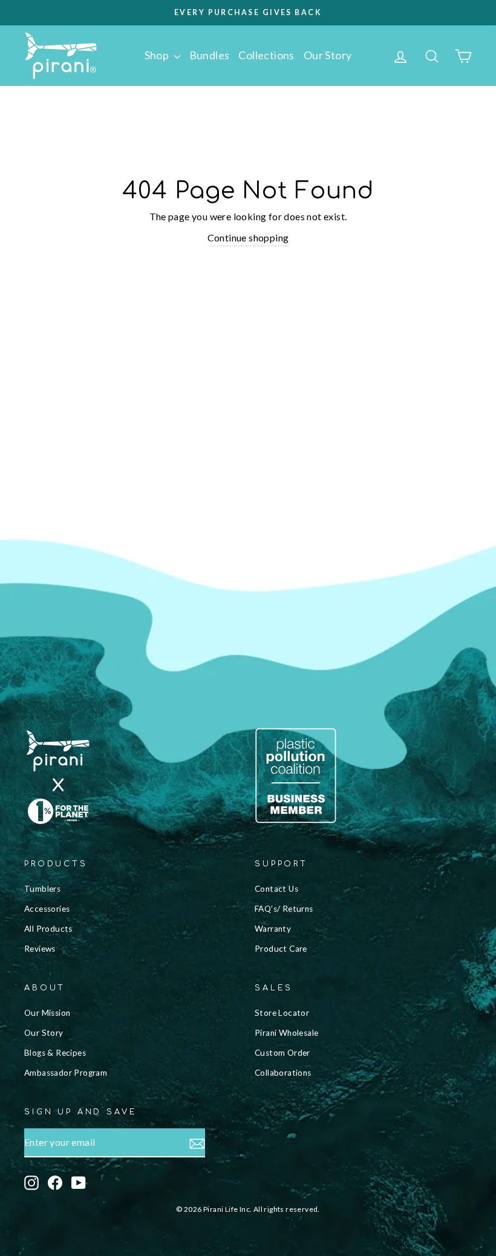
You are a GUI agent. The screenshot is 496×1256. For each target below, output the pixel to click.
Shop (158, 55)
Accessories (47, 909)
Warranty (273, 929)
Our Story (328, 55)
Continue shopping (248, 237)
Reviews (40, 948)
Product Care (281, 948)
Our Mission (47, 1013)
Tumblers (42, 889)
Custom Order (282, 1053)
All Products (48, 929)
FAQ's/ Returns (284, 909)
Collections (266, 55)
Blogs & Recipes (55, 1053)
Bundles (209, 55)
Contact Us (276, 889)
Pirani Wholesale (286, 1033)
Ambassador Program (65, 1073)
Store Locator (282, 1013)
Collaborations (283, 1073)
